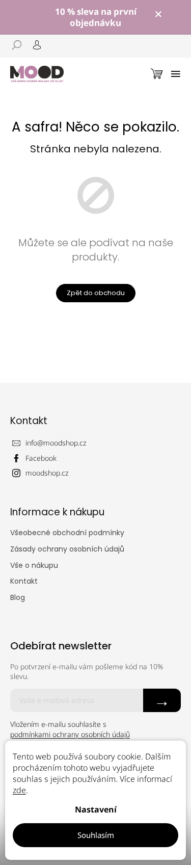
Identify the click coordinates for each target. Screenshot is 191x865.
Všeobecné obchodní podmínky (67, 533)
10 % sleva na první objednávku (96, 17)
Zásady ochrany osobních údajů (67, 549)
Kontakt (24, 581)
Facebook (41, 458)
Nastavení (96, 809)
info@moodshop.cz (55, 443)
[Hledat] (20, 45)
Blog (17, 597)
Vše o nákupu (34, 565)
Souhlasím (95, 835)
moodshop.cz (46, 473)
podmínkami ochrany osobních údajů (70, 734)
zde (19, 790)
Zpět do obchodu (96, 293)
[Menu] (176, 74)
